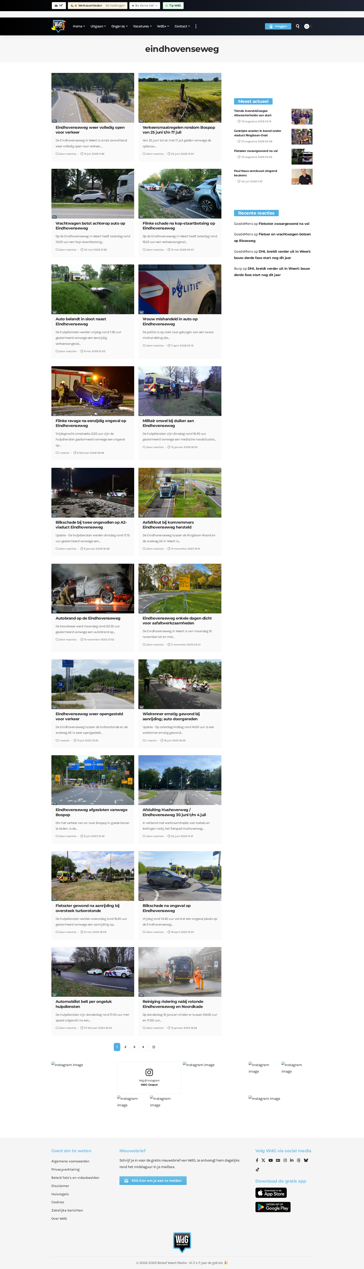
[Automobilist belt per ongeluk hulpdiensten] (92, 972)
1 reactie (64, 452)
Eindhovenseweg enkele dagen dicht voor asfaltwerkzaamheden (177, 620)
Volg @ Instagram (149, 1083)
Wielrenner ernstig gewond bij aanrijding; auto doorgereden (171, 716)
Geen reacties (67, 153)
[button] (196, 26)
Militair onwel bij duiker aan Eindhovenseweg (168, 423)
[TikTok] (257, 1169)
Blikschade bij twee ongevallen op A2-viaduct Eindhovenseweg (91, 525)
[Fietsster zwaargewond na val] (302, 157)
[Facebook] (257, 1160)
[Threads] (298, 1160)
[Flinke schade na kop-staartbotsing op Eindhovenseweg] (179, 194)
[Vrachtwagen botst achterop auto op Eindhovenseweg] (92, 194)
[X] (263, 1160)
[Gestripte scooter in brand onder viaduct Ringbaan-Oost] (302, 137)
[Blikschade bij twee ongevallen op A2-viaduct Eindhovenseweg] (92, 493)
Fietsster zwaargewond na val (256, 151)
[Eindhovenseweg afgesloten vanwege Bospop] (92, 780)
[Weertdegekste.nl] (58, 26)
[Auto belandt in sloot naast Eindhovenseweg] (92, 289)
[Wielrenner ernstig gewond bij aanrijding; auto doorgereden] (179, 684)
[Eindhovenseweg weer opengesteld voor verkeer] (92, 684)
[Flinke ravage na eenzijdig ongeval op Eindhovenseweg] (92, 391)
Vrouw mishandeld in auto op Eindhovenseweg (170, 321)
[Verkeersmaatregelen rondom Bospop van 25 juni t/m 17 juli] (179, 98)
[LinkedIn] (291, 1160)
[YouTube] (270, 1160)
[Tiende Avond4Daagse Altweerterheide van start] (302, 117)
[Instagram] (285, 1160)
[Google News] (278, 1160)
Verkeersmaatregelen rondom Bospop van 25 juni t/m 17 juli (179, 130)
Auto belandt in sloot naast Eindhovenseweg (81, 321)
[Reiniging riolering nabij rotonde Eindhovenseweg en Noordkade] (179, 972)
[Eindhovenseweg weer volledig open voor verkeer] (92, 98)
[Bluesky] (306, 1160)
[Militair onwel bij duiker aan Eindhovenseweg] (179, 391)
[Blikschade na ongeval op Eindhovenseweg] (179, 876)
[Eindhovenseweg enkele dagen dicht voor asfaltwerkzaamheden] (179, 588)
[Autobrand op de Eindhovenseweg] (92, 588)
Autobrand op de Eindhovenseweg (88, 618)
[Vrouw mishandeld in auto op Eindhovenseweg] (179, 289)
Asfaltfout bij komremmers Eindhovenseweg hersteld (168, 525)
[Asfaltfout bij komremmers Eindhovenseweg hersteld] (179, 493)
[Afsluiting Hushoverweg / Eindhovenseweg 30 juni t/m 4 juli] (179, 780)
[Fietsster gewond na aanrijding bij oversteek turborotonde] (92, 876)
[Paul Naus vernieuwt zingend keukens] (302, 177)
